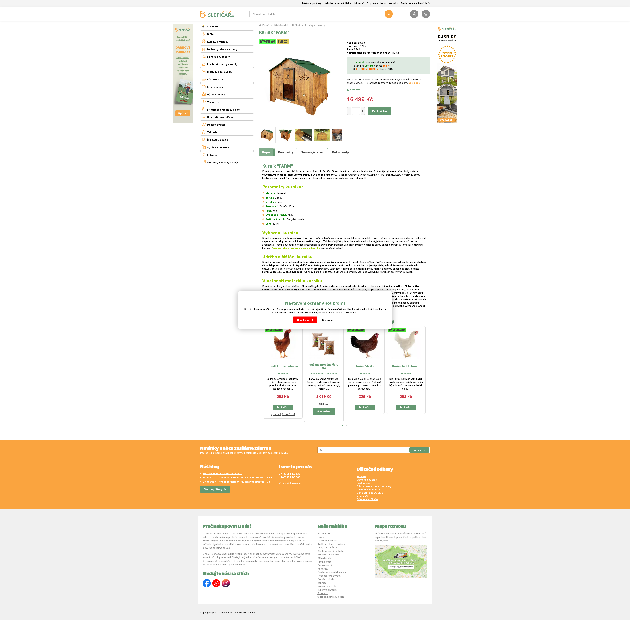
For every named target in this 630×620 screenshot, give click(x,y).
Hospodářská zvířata (217, 117)
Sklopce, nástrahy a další (220, 162)
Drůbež (209, 34)
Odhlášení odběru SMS (370, 492)
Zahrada (209, 132)
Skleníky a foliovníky (217, 71)
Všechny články (213, 489)
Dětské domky (213, 94)
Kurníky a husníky (215, 41)
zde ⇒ (386, 65)
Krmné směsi (212, 87)
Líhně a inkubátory (216, 56)
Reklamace (363, 483)
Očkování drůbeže (367, 499)
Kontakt (393, 3)
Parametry (286, 152)
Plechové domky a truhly (219, 64)
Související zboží (312, 152)
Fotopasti (210, 155)
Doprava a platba (376, 3)
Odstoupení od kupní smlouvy (374, 486)
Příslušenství (212, 79)
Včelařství (210, 102)
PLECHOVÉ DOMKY (367, 69)
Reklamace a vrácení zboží (415, 3)
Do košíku (379, 111)
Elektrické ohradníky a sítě (221, 109)
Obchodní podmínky (368, 489)
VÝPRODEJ (212, 26)
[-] (349, 111)
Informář (359, 3)
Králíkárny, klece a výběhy (222, 49)
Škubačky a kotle (215, 139)
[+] (363, 111)
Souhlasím (303, 320)
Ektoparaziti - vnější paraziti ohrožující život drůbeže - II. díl (237, 477)
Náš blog (209, 467)
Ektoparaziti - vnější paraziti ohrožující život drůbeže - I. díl (237, 481)
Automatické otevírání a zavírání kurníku (296, 247)
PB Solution (249, 612)
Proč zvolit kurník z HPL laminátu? (222, 473)
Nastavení (327, 320)
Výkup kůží (363, 496)
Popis (266, 152)
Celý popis (414, 82)
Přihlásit (418, 449)
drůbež (360, 62)
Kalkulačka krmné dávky (337, 3)
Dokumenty (340, 152)
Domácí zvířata (213, 124)
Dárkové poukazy (311, 3)
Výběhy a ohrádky (215, 147)
